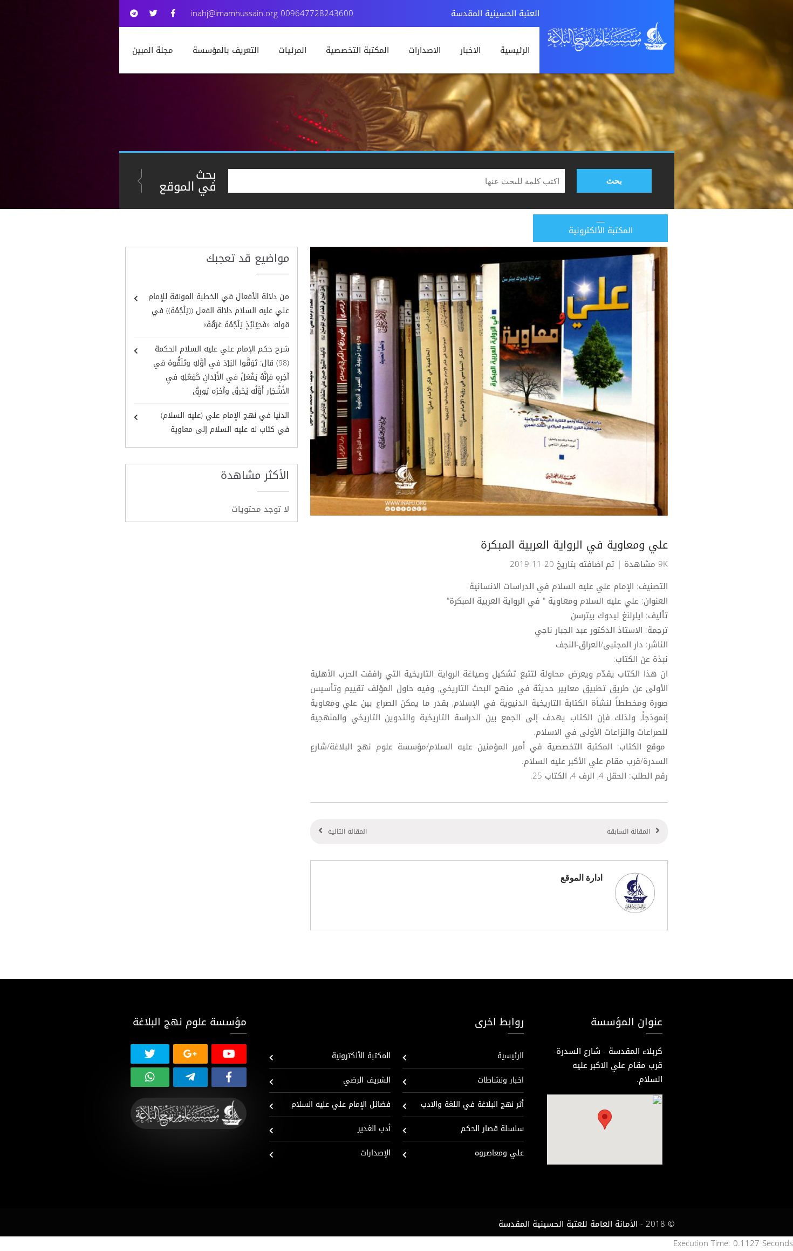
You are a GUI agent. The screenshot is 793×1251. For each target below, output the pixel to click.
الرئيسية (515, 50)
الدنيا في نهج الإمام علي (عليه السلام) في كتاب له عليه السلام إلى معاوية (225, 422)
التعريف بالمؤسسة (226, 50)
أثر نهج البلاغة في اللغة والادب (472, 1104)
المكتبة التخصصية (357, 50)
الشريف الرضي (367, 1080)
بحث (614, 180)
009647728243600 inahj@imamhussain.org (272, 13)
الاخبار (470, 50)
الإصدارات (375, 1153)
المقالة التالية (347, 831)
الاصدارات (424, 50)
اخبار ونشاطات (500, 1080)
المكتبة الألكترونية (361, 1056)
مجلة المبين (152, 50)
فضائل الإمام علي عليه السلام (341, 1104)
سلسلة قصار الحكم (492, 1128)
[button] (605, 1120)
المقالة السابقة (628, 831)
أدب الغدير (374, 1128)
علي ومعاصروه (499, 1153)
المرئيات (292, 50)
